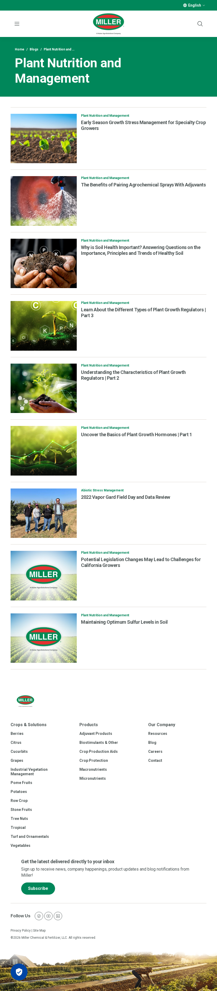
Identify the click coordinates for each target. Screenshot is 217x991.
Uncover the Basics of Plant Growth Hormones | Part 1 (136, 434)
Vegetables (20, 845)
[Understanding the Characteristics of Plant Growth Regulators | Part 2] (44, 388)
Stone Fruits (21, 809)
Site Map (39, 930)
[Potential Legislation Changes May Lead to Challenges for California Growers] (44, 575)
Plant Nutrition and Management (105, 116)
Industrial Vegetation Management (29, 771)
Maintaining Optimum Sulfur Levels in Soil (124, 622)
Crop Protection (93, 760)
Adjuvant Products (95, 733)
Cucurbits (19, 751)
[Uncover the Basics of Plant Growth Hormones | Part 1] (44, 451)
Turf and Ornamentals (30, 836)
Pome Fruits (21, 783)
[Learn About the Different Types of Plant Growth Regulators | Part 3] (44, 326)
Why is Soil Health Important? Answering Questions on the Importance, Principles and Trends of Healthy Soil (140, 250)
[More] (203, 5)
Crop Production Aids (98, 751)
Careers (155, 751)
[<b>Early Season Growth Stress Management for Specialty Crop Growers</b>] (44, 138)
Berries (17, 733)
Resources (157, 733)
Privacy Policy (21, 930)
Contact (155, 760)
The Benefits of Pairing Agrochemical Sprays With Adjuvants (143, 184)
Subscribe (38, 888)
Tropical (18, 827)
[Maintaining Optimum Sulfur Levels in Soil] (44, 638)
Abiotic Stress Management (102, 490)
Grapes (17, 760)
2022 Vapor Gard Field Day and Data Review (125, 497)
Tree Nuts (19, 818)
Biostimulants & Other (98, 742)
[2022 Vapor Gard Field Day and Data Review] (44, 513)
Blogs (34, 49)
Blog (152, 742)
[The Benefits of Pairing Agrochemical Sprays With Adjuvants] (44, 201)
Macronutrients (93, 769)
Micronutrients (92, 778)
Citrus (16, 742)
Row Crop (19, 801)
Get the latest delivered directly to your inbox (67, 861)
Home (19, 49)
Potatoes (19, 792)
